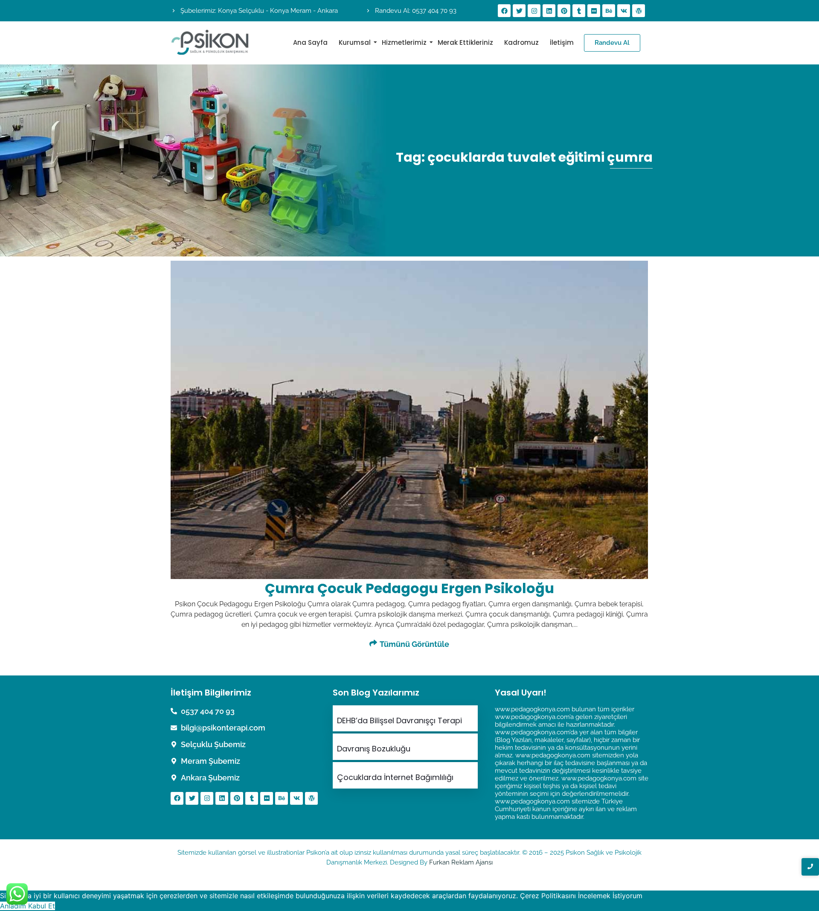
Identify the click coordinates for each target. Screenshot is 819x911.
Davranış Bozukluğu (373, 749)
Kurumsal (355, 42)
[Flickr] (593, 10)
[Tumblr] (578, 10)
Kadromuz (521, 42)
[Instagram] (534, 10)
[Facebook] (504, 10)
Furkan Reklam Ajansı (461, 862)
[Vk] (623, 10)
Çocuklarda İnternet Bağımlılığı (395, 777)
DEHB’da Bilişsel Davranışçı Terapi (399, 720)
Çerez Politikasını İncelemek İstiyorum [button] (581, 895)
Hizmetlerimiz (404, 42)
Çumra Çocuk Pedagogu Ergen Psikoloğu (409, 588)
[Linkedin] (549, 10)
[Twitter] (519, 10)
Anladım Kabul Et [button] (27, 906)
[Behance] (608, 10)
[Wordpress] (638, 10)
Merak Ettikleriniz (465, 42)
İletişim (562, 42)
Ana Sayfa (310, 42)
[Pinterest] (564, 10)
